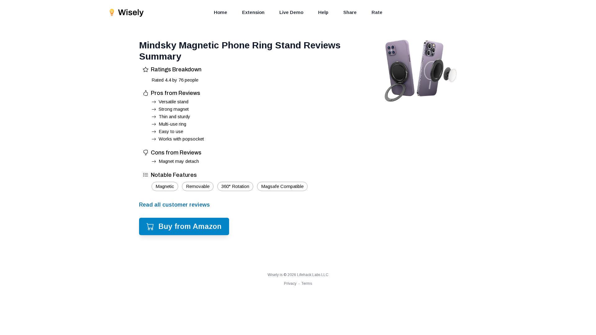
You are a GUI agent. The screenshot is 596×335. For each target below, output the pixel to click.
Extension (253, 12)
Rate (377, 12)
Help (323, 12)
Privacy (290, 283)
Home (220, 12)
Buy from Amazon (190, 226)
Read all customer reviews (174, 205)
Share (350, 12)
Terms (306, 283)
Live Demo (291, 12)
